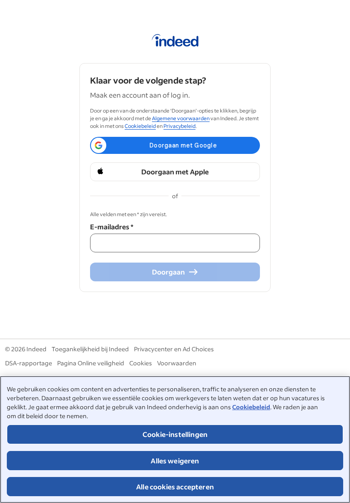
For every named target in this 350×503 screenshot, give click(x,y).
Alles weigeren (175, 460)
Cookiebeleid (251, 407)
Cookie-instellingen (175, 434)
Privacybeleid (179, 126)
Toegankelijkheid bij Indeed (90, 349)
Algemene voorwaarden (181, 118)
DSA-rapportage (28, 363)
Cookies (140, 363)
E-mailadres (111, 226)
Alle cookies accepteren (175, 486)
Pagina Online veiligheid (90, 363)
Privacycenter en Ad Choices (174, 349)
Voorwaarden (176, 363)
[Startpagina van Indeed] (175, 41)
